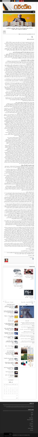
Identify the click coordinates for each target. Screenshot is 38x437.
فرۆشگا (32, 426)
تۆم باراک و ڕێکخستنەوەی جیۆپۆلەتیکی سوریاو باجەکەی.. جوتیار (9, 341)
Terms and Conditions (30, 419)
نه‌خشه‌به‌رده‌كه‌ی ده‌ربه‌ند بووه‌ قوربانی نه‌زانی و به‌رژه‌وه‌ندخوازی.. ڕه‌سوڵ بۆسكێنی (9, 306)
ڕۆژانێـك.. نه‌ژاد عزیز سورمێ (30, 331)
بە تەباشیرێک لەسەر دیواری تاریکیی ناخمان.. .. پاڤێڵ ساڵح (27, 329)
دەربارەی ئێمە (31, 423)
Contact (32, 414)
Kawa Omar (32, 257)
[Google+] (20, 1)
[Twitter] (18, 1)
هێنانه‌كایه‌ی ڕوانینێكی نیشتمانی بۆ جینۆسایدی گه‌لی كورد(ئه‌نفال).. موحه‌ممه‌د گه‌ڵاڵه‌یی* (9, 324)
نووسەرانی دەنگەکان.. (30, 428)
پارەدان (32, 421)
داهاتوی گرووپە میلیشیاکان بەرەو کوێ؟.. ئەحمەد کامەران (27, 338)
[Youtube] (23, 1)
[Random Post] (12, 1)
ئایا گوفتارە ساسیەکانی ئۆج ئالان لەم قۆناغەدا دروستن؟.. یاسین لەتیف (18, 286)
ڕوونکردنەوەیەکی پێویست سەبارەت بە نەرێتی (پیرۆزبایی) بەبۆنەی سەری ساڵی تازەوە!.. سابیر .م (9, 311)
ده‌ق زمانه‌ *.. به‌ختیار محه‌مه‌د (9, 302)
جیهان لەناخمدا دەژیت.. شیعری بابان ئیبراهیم (28, 332)
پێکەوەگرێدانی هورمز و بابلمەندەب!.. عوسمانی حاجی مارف (27, 336)
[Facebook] (16, 1)
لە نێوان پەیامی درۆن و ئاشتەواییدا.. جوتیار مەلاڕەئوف (27, 324)
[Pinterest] (21, 1)
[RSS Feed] (14, 1)
